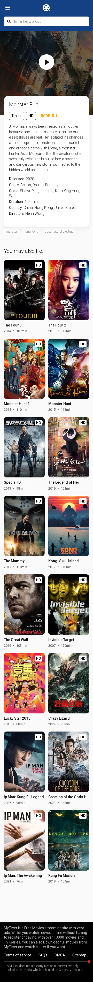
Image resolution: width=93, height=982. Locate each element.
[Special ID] (24, 447)
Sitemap (79, 955)
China (28, 207)
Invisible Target (61, 640)
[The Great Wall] (24, 604)
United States (65, 207)
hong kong (31, 231)
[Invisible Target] (68, 604)
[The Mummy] (24, 526)
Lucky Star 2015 (17, 718)
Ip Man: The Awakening (23, 875)
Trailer (16, 116)
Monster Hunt (59, 404)
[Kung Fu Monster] (68, 840)
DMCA (60, 955)
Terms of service (17, 955)
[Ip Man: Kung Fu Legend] (24, 762)
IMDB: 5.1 (49, 116)
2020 (30, 179)
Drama (38, 185)
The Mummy (14, 561)
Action (25, 185)
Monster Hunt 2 (16, 404)
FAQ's (43, 955)
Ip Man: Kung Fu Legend (24, 797)
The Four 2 (57, 325)
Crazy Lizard (59, 718)
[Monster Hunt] (68, 369)
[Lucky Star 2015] (24, 683)
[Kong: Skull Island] (68, 526)
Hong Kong (43, 207)
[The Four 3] (24, 290)
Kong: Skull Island (63, 561)
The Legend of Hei (63, 482)
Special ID (12, 482)
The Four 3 (13, 325)
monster (11, 231)
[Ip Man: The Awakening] (24, 840)
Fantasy (51, 185)
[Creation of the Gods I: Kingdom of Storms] (68, 762)
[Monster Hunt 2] (24, 369)
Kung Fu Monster (62, 875)
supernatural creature (59, 231)
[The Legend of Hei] (68, 447)
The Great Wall (16, 640)
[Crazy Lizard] (68, 683)
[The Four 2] (68, 290)
